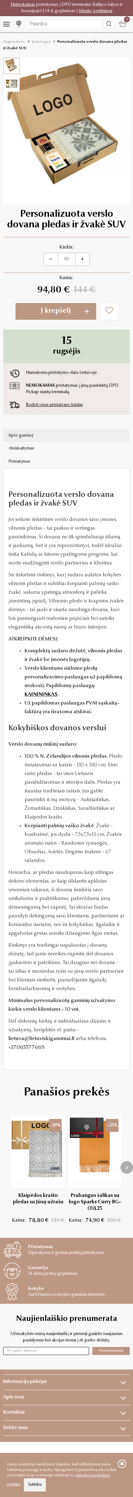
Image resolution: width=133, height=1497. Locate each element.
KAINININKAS (41, 694)
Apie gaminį (20, 435)
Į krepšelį (56, 311)
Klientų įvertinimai (95, 11)
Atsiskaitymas (21, 448)
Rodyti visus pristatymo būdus (54, 405)
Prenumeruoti (111, 1351)
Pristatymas (19, 462)
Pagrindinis (14, 42)
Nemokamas (23, 5)
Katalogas (41, 42)
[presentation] (126, 1167)
